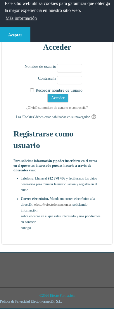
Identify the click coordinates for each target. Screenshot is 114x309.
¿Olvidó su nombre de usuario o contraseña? (57, 108)
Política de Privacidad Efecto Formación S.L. (31, 301)
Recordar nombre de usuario (59, 90)
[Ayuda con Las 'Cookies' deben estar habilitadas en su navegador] (94, 117)
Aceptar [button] (15, 35)
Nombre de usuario (40, 66)
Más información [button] (21, 18)
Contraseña (47, 78)
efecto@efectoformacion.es (53, 205)
